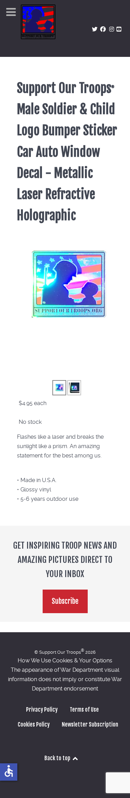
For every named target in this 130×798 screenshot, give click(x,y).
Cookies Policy (34, 724)
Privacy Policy (42, 709)
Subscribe (65, 601)
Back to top (57, 758)
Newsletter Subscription (90, 724)
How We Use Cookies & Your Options (65, 660)
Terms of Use (84, 709)
